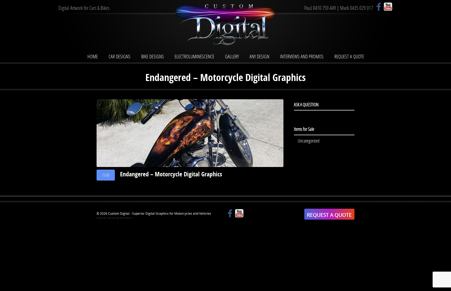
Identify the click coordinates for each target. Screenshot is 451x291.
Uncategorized (308, 141)
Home (92, 56)
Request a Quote (349, 56)
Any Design (259, 56)
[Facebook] (378, 6)
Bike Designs (152, 56)
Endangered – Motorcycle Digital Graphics (171, 174)
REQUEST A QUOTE (329, 215)
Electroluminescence (194, 56)
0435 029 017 (361, 7)
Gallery (232, 56)
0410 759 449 (324, 7)
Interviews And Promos (302, 56)
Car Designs (119, 56)
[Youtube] (388, 6)
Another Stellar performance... (115, 218)
